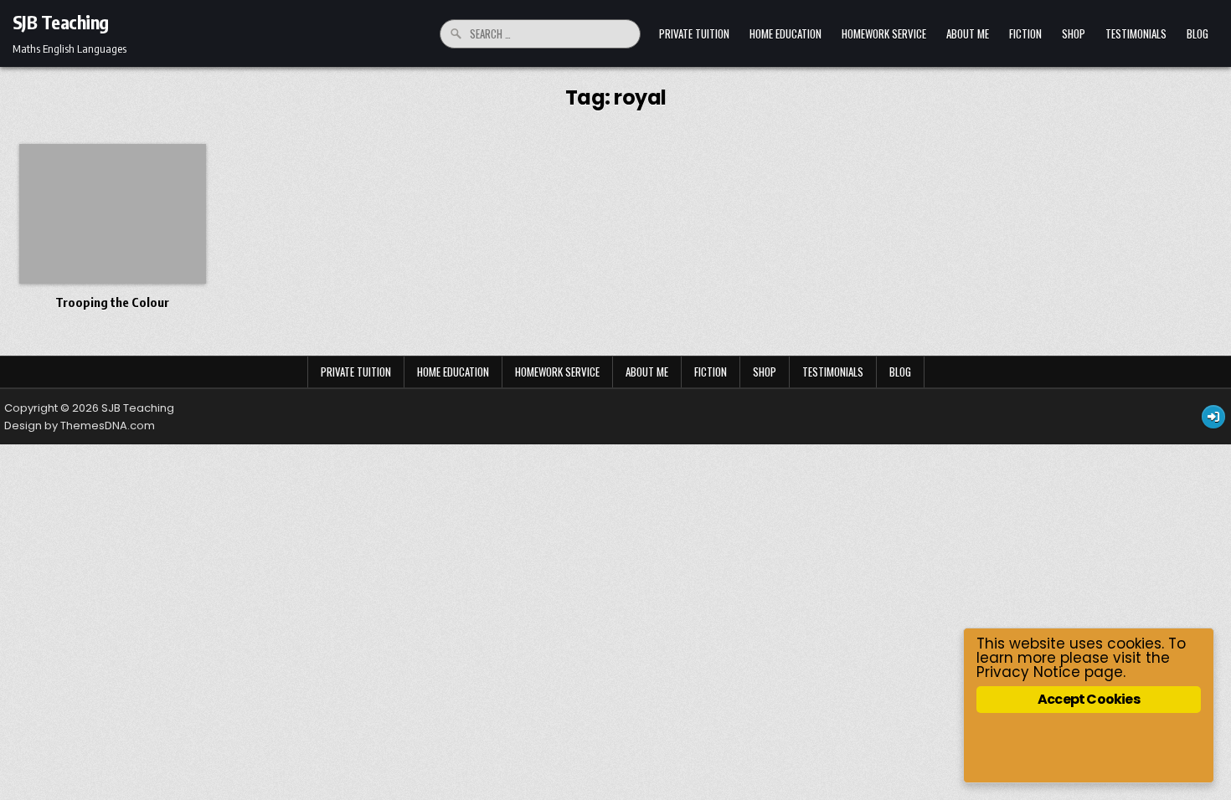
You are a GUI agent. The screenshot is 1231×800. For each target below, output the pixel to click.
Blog (1197, 33)
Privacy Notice (1028, 672)
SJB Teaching (61, 21)
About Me (967, 33)
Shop (1073, 33)
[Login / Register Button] (1213, 416)
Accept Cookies (1089, 699)
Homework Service (884, 33)
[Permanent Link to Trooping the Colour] (112, 214)
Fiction (1025, 33)
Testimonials (1136, 33)
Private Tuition (694, 33)
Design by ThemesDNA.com (79, 425)
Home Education (785, 33)
